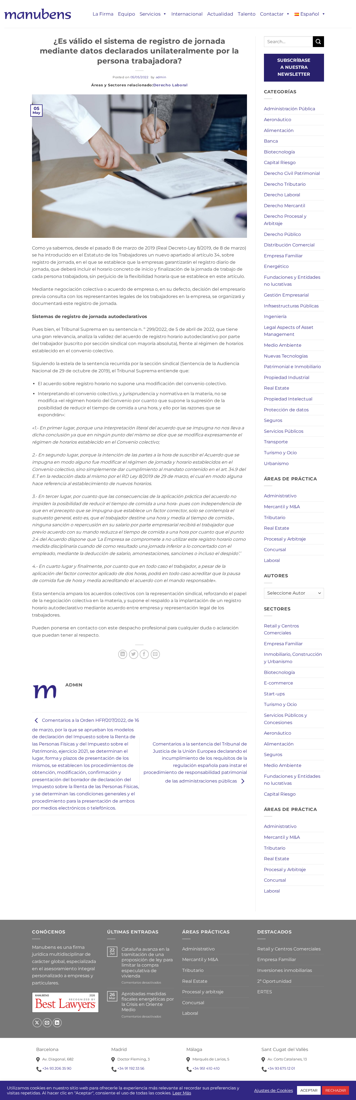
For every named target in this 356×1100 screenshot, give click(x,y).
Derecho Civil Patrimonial (292, 173)
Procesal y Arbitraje (285, 539)
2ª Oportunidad (274, 981)
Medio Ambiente (282, 345)
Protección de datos (286, 409)
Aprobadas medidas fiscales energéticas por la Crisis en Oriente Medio (148, 1002)
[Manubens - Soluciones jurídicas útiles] (37, 14)
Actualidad (220, 14)
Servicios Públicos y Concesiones (285, 719)
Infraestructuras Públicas (291, 306)
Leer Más (181, 1093)
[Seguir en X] (37, 1022)
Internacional (187, 14)
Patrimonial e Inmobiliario (292, 366)
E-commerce (278, 683)
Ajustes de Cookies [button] (273, 1090)
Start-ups (274, 693)
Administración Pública (289, 108)
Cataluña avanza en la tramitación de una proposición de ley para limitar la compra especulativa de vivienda (147, 963)
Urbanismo (276, 463)
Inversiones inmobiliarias (284, 970)
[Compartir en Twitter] (133, 654)
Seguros (273, 420)
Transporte (276, 441)
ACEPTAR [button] (308, 1090)
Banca (271, 141)
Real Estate (276, 388)
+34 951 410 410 (206, 1068)
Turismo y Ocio (280, 452)
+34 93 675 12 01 (281, 1068)
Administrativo (280, 495)
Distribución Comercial (289, 245)
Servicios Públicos (283, 431)
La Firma (103, 14)
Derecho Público (282, 234)
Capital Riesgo (280, 162)
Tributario (274, 517)
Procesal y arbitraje (203, 991)
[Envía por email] (155, 654)
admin (161, 77)
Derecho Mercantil (284, 205)
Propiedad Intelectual (288, 399)
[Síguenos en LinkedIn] (57, 1022)
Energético (276, 266)
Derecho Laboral (170, 85)
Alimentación (279, 130)
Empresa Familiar (283, 255)
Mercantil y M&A (282, 506)
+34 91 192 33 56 (130, 1068)
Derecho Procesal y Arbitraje (285, 220)
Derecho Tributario (285, 184)
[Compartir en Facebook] (144, 654)
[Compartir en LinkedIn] (122, 654)
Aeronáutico (277, 119)
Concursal (275, 549)
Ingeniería (275, 316)
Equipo (126, 14)
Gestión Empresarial (286, 295)
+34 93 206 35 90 (56, 1068)
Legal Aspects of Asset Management (288, 331)
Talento (247, 14)
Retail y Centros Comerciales (281, 629)
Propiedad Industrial (286, 377)
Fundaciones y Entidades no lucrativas (292, 281)
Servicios (150, 14)
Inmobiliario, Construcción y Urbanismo (293, 658)
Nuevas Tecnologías (286, 356)
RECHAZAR (335, 1090)
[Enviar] (318, 41)
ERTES (264, 991)
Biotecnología (279, 152)
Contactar (272, 14)
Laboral (272, 560)
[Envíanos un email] (47, 1022)
